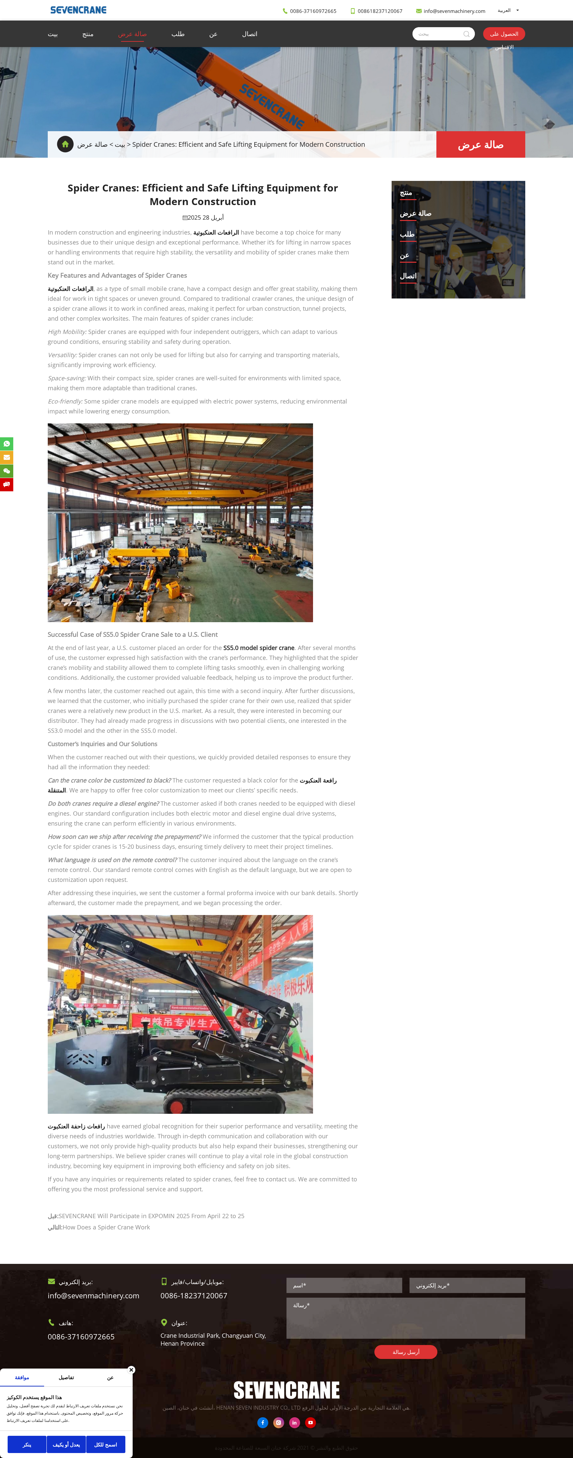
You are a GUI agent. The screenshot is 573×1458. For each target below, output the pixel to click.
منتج (88, 33)
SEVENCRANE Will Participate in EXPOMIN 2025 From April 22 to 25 (151, 1216)
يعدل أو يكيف (66, 1444)
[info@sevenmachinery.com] (6, 457)
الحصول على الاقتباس (504, 35)
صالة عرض (132, 33)
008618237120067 (380, 11)
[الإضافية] (278, 1422)
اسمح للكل (105, 1444)
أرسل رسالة (406, 1352)
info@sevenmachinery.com (454, 11)
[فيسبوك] (262, 1422)
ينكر (27, 1444)
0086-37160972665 (313, 11)
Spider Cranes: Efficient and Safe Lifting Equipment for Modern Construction (248, 144)
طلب (178, 33)
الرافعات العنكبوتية (71, 289)
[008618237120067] (6, 444)
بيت (53, 33)
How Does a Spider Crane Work (106, 1227)
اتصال (249, 33)
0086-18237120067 (193, 1295)
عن (213, 33)
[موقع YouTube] (310, 1422)
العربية (504, 10)
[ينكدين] (294, 1422)
